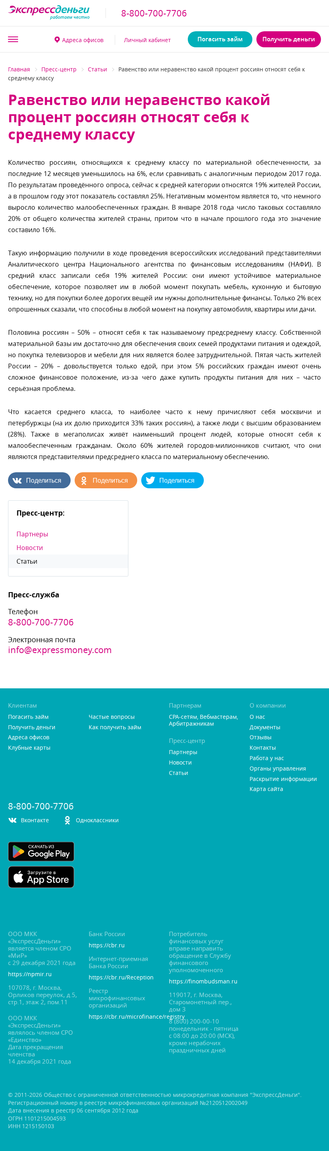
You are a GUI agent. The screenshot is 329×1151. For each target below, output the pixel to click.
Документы (265, 727)
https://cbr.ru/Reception (121, 977)
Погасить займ (220, 39)
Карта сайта (266, 789)
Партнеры (32, 534)
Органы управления (278, 768)
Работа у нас (267, 758)
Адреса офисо (83, 40)
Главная (19, 69)
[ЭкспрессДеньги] (49, 13)
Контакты (263, 747)
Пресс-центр (59, 69)
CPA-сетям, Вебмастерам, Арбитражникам (203, 720)
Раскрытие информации (283, 779)
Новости (29, 547)
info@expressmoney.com (60, 650)
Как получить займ (115, 727)
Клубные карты (29, 747)
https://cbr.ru (107, 945)
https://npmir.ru (30, 974)
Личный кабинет (147, 40)
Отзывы (261, 737)
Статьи (97, 69)
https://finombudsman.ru (203, 981)
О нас (257, 717)
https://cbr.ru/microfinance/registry (124, 1016)
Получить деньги (288, 39)
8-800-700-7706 (154, 13)
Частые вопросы (112, 717)
